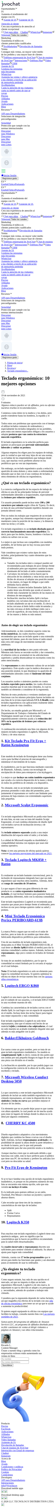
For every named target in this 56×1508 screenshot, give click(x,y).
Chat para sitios (11, 32)
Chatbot (24, 32)
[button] (28, 8)
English (4, 184)
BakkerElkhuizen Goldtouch (27, 1038)
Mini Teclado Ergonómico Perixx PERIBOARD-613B (23, 918)
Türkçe (11, 184)
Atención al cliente (10, 23)
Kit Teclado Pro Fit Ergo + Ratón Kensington (23, 743)
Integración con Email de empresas (17, 1450)
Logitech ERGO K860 (22, 986)
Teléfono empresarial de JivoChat (19, 57)
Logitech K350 (18, 1222)
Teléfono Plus (36, 60)
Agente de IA (10, 20)
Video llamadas (8, 1439)
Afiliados (5, 98)
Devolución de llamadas (31, 46)
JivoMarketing (10, 46)
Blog (3, 106)
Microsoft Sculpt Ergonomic (26, 805)
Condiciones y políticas (12, 1466)
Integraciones (21, 60)
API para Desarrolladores (13, 1480)
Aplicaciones (7, 104)
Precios (4, 96)
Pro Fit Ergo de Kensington (26, 1168)
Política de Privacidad (11, 1469)
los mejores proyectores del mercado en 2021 (30, 853)
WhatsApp (35, 32)
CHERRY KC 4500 (20, 1123)
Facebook (5, 1429)
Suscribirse (7, 1365)
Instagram (47, 32)
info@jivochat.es (9, 1485)
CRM (14, 63)
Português (19, 184)
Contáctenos (7, 1475)
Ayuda (4, 101)
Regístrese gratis (9, 178)
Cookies (5, 1472)
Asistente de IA (26, 20)
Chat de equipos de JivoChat (14, 1448)
